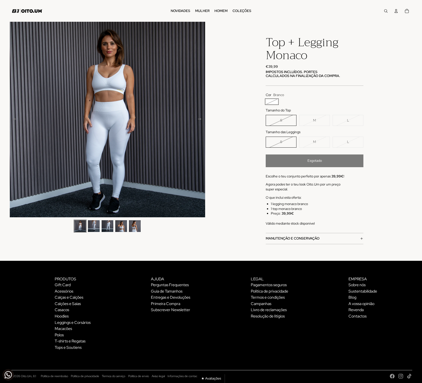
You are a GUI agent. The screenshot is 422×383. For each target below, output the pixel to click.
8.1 (34, 376)
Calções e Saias (68, 303)
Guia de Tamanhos (166, 291)
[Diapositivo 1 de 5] (80, 226)
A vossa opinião (361, 303)
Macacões (63, 328)
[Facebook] (392, 376)
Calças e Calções (69, 297)
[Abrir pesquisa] (385, 11)
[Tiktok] (409, 376)
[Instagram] (401, 376)
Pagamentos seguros (269, 284)
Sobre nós (357, 284)
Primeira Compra (165, 303)
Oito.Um (26, 376)
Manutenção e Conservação (292, 238)
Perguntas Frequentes (170, 284)
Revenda (356, 309)
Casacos (62, 309)
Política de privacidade (269, 291)
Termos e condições (268, 297)
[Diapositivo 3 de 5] (107, 226)
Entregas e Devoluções (170, 297)
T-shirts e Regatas (70, 341)
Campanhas (261, 303)
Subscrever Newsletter (170, 309)
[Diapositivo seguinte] (201, 119)
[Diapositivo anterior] (14, 119)
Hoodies (62, 316)
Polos (59, 335)
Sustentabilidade (362, 291)
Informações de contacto (184, 376)
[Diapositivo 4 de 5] (121, 226)
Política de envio (138, 376)
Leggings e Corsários (73, 322)
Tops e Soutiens (68, 347)
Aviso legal (158, 376)
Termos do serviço (113, 376)
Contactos (357, 316)
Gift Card (63, 284)
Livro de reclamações (269, 309)
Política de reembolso (54, 376)
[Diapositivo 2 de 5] (94, 226)
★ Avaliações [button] (211, 378)
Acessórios (64, 291)
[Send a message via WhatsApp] (8, 375)
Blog (352, 297)
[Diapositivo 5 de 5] (135, 226)
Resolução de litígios (268, 316)
